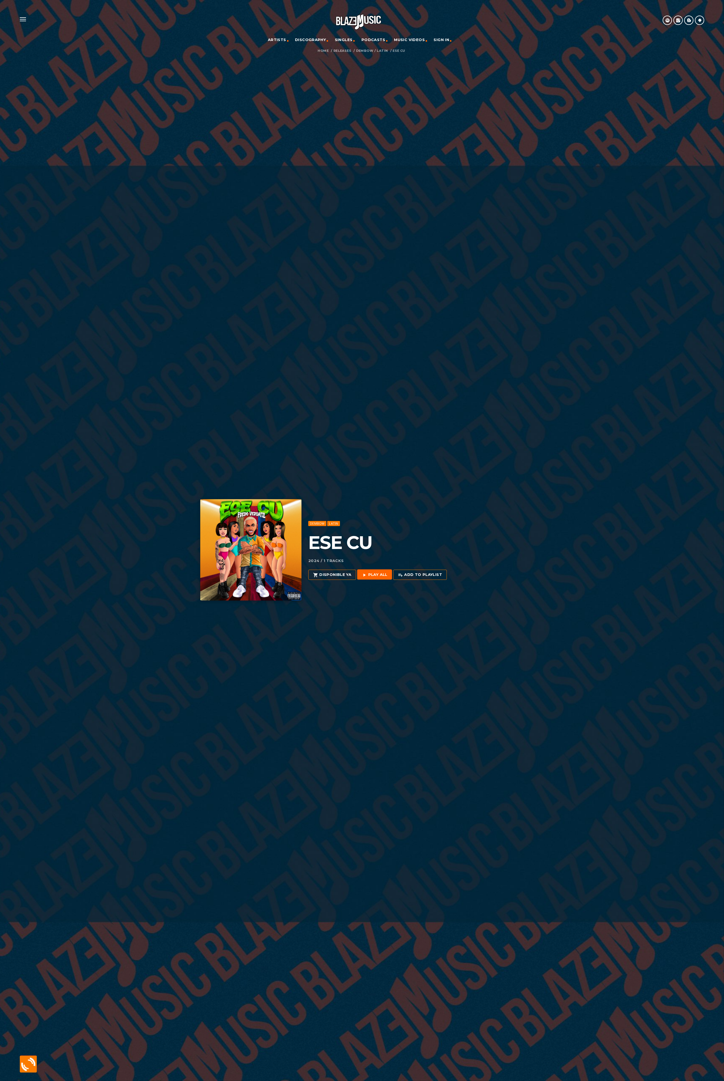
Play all (374, 574)
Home (323, 50)
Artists (277, 39)
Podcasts (373, 39)
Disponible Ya (332, 574)
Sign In (441, 39)
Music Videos (409, 39)
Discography (310, 39)
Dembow (364, 50)
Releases (342, 50)
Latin (382, 50)
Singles (344, 39)
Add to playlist (420, 574)
